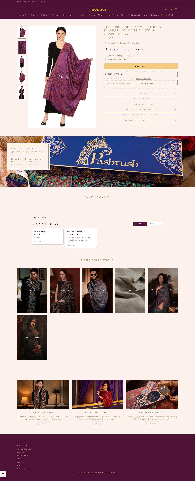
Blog (44, 15)
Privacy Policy (22, 452)
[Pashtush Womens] (97, 394)
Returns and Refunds (24, 446)
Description (140, 93)
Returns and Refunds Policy (141, 120)
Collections (42, 1)
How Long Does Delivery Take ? (141, 104)
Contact (20, 462)
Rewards (68, 15)
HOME (34, 15)
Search (170, 15)
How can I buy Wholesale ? (141, 109)
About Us (20, 459)
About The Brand (140, 99)
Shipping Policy (22, 455)
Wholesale (134, 15)
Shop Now (43, 424)
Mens (19, 1)
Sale (55, 15)
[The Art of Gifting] (152, 394)
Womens (26, 1)
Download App (153, 15)
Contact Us (116, 15)
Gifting (34, 1)
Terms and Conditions (25, 449)
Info (81, 15)
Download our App (24, 469)
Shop (23, 15)
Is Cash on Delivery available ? (140, 115)
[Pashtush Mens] (43, 394)
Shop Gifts (152, 424)
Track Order (97, 15)
